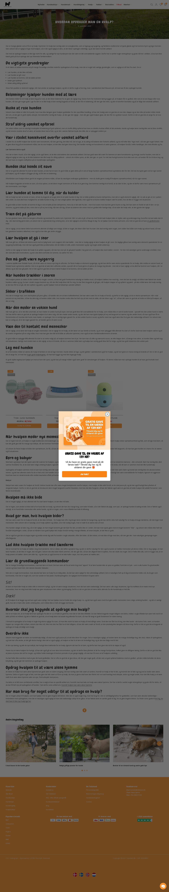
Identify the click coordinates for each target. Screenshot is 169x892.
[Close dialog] (107, 414)
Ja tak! (84, 474)
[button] (163, 886)
